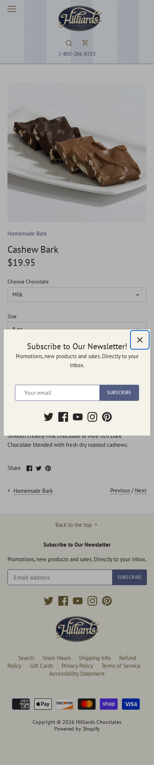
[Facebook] (63, 417)
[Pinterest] (107, 417)
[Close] (140, 340)
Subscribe (119, 392)
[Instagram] (92, 417)
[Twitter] (48, 417)
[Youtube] (78, 417)
